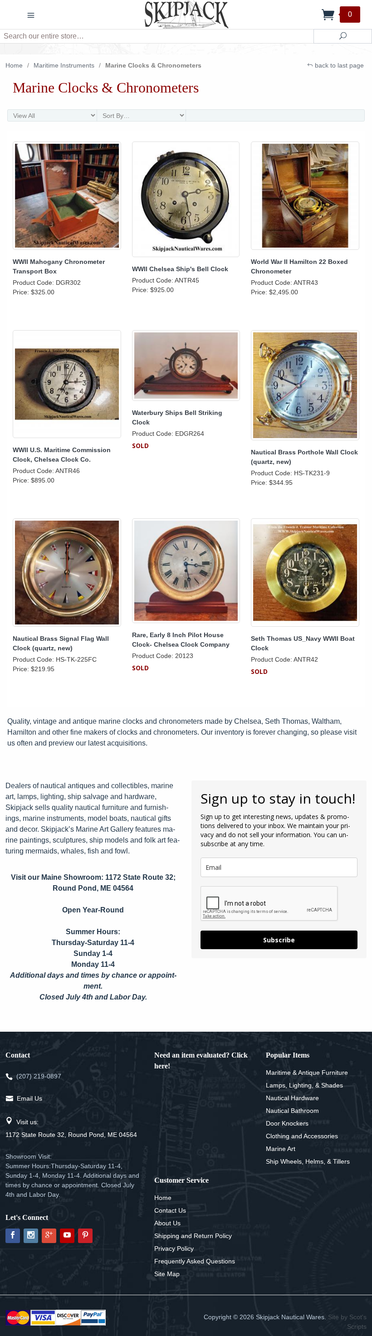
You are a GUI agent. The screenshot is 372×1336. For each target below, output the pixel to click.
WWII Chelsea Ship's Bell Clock (180, 269)
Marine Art (280, 1148)
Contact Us (170, 1210)
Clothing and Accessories (302, 1136)
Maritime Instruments (64, 65)
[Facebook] (12, 1236)
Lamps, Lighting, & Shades (304, 1085)
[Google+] (49, 1236)
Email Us (29, 1098)
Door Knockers (287, 1123)
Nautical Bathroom (292, 1110)
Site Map (167, 1273)
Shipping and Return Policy (193, 1235)
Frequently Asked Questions (194, 1261)
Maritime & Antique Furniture (307, 1072)
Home (14, 65)
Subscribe (279, 940)
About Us (167, 1223)
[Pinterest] (85, 1236)
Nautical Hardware (292, 1098)
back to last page (338, 65)
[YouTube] (67, 1236)
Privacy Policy (174, 1248)
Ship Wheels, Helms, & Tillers (308, 1161)
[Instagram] (31, 1236)
